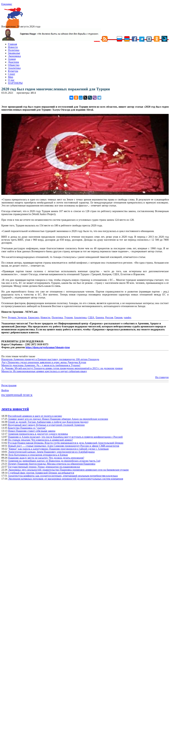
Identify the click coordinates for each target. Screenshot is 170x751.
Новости (13, 47)
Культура (13, 71)
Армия (12, 59)
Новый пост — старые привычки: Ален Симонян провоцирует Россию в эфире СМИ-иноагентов (63, 445)
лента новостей (15, 409)
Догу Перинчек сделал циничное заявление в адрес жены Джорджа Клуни (43, 362)
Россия (109, 317)
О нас (11, 80)
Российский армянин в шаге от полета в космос (35, 416)
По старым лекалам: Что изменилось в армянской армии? (40, 439)
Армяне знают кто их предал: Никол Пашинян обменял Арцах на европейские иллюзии (58, 419)
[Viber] (95, 98)
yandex (127, 317)
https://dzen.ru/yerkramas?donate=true (48, 347)
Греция (118, 317)
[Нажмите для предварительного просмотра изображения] (85, 193)
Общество (13, 65)
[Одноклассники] (76, 98)
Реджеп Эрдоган (17, 317)
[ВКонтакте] (71, 98)
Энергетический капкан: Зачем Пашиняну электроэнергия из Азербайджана (51, 451)
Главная (12, 44)
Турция (68, 317)
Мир (10, 77)
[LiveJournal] (90, 98)
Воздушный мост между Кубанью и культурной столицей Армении (46, 424)
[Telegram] (99, 98)
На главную (162, 377)
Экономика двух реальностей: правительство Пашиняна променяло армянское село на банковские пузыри (68, 469)
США (91, 317)
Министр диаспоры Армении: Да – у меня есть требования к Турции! (40, 365)
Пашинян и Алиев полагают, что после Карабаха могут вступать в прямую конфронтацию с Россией (65, 436)
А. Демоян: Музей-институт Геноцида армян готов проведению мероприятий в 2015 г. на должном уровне (62, 368)
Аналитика (14, 68)
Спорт (11, 74)
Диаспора (13, 62)
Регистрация (8, 385)
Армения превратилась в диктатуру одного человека (38, 433)
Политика (13, 50)
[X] (85, 98)
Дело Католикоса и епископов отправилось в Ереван (38, 454)
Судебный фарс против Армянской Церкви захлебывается (41, 472)
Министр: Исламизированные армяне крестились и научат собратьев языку (44, 371)
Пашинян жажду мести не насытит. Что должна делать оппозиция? (46, 457)
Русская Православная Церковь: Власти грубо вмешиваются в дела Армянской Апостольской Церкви (65, 442)
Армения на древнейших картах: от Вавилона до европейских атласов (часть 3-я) (54, 460)
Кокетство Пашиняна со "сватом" (27, 427)
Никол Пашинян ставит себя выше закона (31, 430)
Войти (5, 390)
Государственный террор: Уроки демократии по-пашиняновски (44, 466)
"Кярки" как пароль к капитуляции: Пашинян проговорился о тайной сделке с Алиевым (58, 448)
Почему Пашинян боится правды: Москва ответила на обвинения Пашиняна (51, 463)
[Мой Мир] (81, 98)
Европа (100, 317)
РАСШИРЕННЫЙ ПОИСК (17, 395)
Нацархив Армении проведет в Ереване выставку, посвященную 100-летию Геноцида (50, 359)
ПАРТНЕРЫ (15, 83)
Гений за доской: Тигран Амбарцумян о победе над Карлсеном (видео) (48, 422)
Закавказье (14, 53)
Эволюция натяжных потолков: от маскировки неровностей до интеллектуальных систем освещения (65, 478)
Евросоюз (33, 317)
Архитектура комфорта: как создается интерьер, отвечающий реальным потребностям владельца (63, 475)
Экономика (14, 56)
